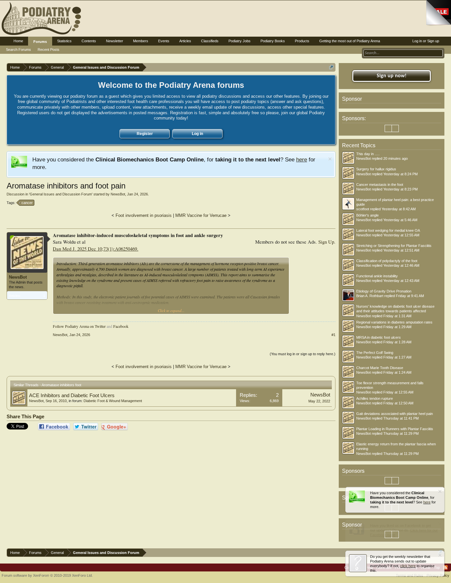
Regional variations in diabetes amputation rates (394, 322)
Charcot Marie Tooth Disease (379, 368)
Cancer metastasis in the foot (379, 185)
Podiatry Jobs (239, 41)
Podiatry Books (272, 41)
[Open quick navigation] (331, 67)
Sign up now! (391, 76)
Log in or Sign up (425, 41)
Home (18, 41)
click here (408, 566)
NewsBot (118, 194)
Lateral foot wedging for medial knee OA (388, 230)
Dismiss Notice (330, 158)
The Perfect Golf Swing (374, 353)
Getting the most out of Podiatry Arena (349, 41)
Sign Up (326, 242)
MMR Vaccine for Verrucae (200, 215)
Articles (185, 41)
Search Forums (18, 49)
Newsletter (114, 41)
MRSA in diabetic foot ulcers (378, 337)
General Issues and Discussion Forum (61, 194)
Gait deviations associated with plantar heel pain (394, 414)
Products (302, 41)
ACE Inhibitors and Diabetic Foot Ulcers (72, 395)
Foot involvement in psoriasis (144, 215)
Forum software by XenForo (47, 575)
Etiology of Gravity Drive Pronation (383, 291)
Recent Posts (48, 49)
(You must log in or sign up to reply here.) (302, 354)
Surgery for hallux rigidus (376, 169)
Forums (40, 42)
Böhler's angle (367, 215)
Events (163, 41)
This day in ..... (368, 154)
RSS (445, 567)
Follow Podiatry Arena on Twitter (79, 326)
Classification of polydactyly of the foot (386, 261)
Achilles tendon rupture (374, 398)
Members (140, 41)
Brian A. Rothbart (369, 296)
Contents (89, 41)
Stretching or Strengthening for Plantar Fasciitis (394, 246)
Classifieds (210, 41)
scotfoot (362, 209)
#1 (333, 335)
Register (145, 133)
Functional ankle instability (377, 276)
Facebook (120, 326)
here (301, 159)
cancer (27, 203)
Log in (197, 133)
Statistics (64, 41)
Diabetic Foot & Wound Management (113, 401)
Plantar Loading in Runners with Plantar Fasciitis (394, 429)
